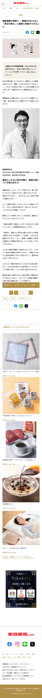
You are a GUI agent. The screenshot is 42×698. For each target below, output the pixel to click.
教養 (4, 657)
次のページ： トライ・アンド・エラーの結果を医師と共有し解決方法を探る (22, 285)
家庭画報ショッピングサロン (10, 664)
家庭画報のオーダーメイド (18, 667)
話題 (24, 657)
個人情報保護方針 (7, 676)
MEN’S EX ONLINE (8, 670)
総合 (17, 8)
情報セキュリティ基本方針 (21, 673)
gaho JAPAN (6, 667)
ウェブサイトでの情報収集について (24, 676)
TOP (3, 8)
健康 (10, 8)
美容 (28, 654)
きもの (10, 657)
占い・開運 (17, 657)
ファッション (14, 654)
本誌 (29, 657)
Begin (16, 670)
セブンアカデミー (25, 664)
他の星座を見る (21, 604)
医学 (13, 298)
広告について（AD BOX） (19, 679)
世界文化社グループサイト (27, 670)
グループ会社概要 (7, 673)
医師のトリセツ (24, 298)
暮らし (23, 654)
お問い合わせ (6, 679)
